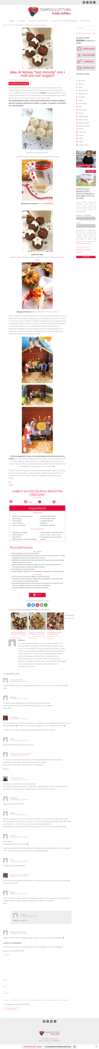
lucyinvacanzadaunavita (20, 875)
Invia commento (11, 1008)
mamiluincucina (16, 679)
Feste (80, 87)
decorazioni (83, 145)
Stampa (38, 595)
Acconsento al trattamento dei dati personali (83, 249)
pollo (81, 138)
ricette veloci (80, 33)
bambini (81, 97)
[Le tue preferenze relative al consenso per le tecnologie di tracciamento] (96, 1046)
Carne (80, 100)
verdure (81, 84)
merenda (81, 81)
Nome (5, 979)
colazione (82, 132)
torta (80, 107)
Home (11, 21)
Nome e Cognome (83, 215)
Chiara (19, 257)
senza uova (83, 120)
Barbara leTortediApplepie (21, 754)
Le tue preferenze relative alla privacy (58, 1047)
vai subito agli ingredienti (18, 83)
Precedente (70, 615)
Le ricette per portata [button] (38, 21)
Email (5, 986)
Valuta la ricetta (8, 951)
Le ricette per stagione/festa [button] (64, 21)
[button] (49, 1043)
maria (12, 739)
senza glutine (84, 123)
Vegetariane (83, 94)
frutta (80, 113)
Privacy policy (45, 1038)
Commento (6, 954)
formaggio (82, 103)
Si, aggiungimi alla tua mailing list (17, 1004)
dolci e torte (91, 33)
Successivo (69, 618)
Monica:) (13, 835)
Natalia (16, 80)
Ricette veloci (83, 90)
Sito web (6, 993)
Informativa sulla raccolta (33, 1047)
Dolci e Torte (11, 25)
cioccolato (83, 110)
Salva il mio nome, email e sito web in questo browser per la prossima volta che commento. (36, 1000)
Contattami (85, 21)
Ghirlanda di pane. (51, 312)
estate (81, 135)
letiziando (14, 717)
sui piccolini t (48, 203)
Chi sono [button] (21, 21)
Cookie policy (54, 1038)
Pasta (81, 142)
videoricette (83, 116)
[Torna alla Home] (49, 11)
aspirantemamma (17, 778)
